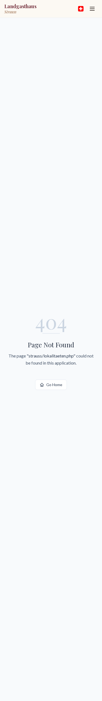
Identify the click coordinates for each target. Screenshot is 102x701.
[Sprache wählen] (81, 8)
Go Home (54, 384)
